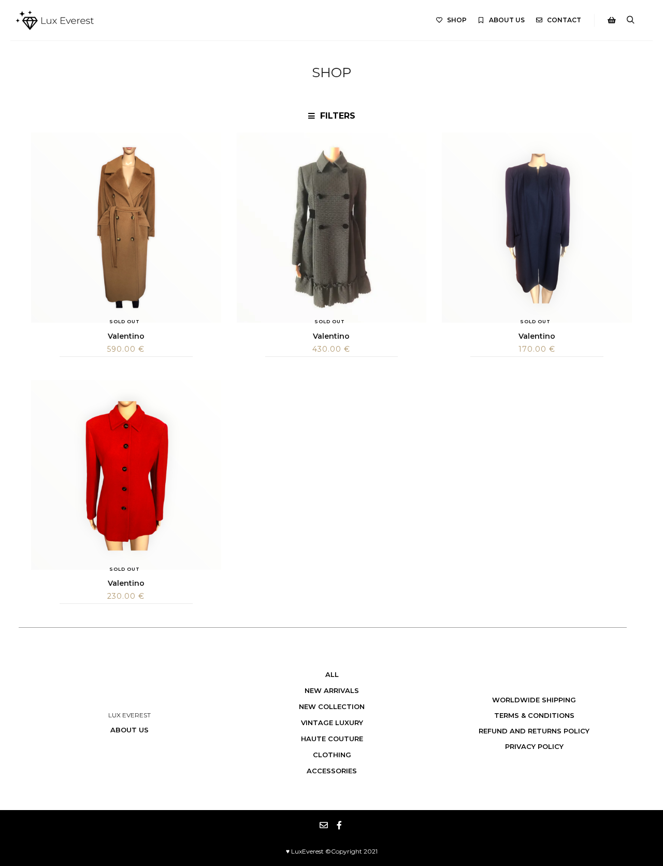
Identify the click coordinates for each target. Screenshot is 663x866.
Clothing (332, 754)
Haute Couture (332, 738)
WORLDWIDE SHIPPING (534, 700)
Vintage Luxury (332, 722)
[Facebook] (339, 825)
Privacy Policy (534, 746)
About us (129, 730)
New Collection (332, 706)
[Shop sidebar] (611, 20)
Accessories (332, 771)
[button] (331, 116)
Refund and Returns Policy (534, 731)
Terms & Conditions (534, 715)
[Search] (630, 20)
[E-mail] (323, 825)
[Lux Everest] (55, 20)
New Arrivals (332, 690)
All (332, 674)
